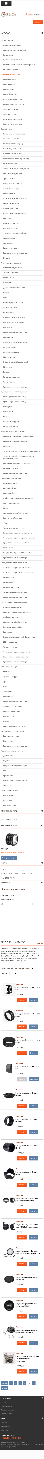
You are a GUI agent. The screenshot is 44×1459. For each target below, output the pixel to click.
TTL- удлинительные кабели (14, 233)
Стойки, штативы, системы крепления (18, 498)
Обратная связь (7, 1414)
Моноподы (7, 367)
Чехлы (5, 298)
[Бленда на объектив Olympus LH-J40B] (9, 1121)
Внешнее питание (10, 248)
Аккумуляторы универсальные (15, 441)
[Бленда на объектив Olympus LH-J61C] (9, 1174)
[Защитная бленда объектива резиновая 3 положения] (9, 1200)
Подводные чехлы (10, 426)
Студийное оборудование (11, 478)
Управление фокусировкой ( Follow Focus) (19, 637)
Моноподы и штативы (11, 711)
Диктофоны (8, 756)
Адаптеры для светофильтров (15, 198)
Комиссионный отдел (9, 790)
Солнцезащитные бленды (13, 104)
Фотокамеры (8, 795)
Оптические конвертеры (13, 99)
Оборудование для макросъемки (14, 563)
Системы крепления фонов (13, 528)
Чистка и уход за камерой (13, 302)
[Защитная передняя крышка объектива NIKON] (9, 1305)
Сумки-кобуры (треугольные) (14, 402)
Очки (5, 687)
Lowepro (16, 870)
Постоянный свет (10, 493)
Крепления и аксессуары (12, 124)
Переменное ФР (9, 79)
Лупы (5, 682)
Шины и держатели (11, 223)
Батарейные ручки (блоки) (13, 268)
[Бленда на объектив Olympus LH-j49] (9, 1147)
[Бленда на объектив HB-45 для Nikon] (9, 1015)
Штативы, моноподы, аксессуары (14, 342)
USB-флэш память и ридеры (14, 317)
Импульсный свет (10, 488)
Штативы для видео (11, 352)
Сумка (15, 873)
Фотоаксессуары (9, 805)
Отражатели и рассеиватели (14, 213)
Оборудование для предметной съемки (19, 538)
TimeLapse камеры (10, 647)
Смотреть (33, 1000)
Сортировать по (7, 969)
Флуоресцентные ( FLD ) (12, 183)
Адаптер (22, 873)
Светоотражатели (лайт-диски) (15, 513)
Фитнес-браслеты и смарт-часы (15, 781)
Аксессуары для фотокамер (12, 263)
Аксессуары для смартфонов (12, 706)
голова (30, 873)
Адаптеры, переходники (12, 119)
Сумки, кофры (8, 548)
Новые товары (6, 1406)
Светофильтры (7, 129)
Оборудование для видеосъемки (14, 602)
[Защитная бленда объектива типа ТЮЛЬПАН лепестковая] (9, 1226)
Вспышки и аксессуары (9, 208)
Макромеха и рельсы (11, 587)
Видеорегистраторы (11, 736)
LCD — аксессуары (10, 642)
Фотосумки (7, 407)
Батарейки (7, 446)
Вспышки (6, 258)
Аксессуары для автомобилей (12, 731)
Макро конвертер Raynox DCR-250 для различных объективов (27, 1358)
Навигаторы (8, 741)
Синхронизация (9, 238)
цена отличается (7, 899)
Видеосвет (7, 632)
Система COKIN (9, 193)
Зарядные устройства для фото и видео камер (21, 451)
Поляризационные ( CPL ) (12, 149)
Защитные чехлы (10, 114)
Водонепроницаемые (11, 69)
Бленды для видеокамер (13, 607)
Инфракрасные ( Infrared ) (13, 174)
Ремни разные (8, 278)
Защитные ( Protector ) (11, 139)
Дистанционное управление (14, 288)
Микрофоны (8, 337)
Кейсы (5, 417)
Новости (4, 1423)
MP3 (5, 771)
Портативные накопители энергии (16, 463)
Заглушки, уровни (10, 307)
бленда (8, 870)
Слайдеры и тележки (11, 617)
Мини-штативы (9, 357)
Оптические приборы (9, 667)
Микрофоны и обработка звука (15, 622)
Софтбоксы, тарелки (11, 503)
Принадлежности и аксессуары (15, 253)
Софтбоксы (7, 218)
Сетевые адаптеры (10, 468)
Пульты (6, 721)
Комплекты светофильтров (14, 134)
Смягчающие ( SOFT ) (11, 164)
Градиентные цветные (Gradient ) (16, 159)
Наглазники (7, 283)
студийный (24, 870)
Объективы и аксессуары (10, 74)
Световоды (7, 243)
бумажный (33, 870)
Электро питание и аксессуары (13, 431)
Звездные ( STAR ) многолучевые (16, 169)
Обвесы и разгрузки (11, 421)
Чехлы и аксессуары (11, 203)
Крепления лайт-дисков (12, 518)
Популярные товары (8, 1410)
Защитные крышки (10, 109)
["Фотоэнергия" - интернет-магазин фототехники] (8, 14)
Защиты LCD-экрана (11, 273)
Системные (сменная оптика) (14, 50)
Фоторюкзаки (8, 412)
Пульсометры (8, 776)
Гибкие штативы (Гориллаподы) (15, 362)
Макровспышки (9, 577)
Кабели (6, 293)
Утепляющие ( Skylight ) (12, 188)
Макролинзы (8, 582)
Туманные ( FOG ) (9, 179)
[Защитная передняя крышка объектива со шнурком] (9, 1332)
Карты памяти (8, 312)
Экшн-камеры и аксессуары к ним (16, 657)
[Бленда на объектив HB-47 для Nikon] (9, 1042)
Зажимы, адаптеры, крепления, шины (17, 533)
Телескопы (7, 691)
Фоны (5, 523)
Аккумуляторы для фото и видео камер (18, 436)
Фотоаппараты (7, 40)
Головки (6, 372)
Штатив (4, 873)
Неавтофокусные (10, 94)
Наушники (7, 761)
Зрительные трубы (10, 677)
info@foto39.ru (11, 1447)
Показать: (4, 973)
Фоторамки (7, 327)
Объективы (7, 800)
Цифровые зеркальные (12, 45)
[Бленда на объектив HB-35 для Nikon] (9, 989)
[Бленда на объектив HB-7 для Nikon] (9, 1068)
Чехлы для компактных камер (14, 397)
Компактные (8, 55)
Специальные (8, 89)
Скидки (3, 1402)
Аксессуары (7, 786)
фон (10, 873)
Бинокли (6, 672)
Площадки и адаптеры (12, 377)
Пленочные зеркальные (12, 60)
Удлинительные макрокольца (15, 592)
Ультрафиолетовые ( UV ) (13, 144)
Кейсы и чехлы (9, 716)
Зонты (5, 508)
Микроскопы (8, 696)
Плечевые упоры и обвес (13, 627)
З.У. (2, 870)
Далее (4, 1388)
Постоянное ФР (9, 84)
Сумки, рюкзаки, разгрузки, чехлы (14, 392)
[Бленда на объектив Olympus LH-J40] (9, 1095)
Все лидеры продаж (9, 858)
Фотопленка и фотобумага (13, 322)
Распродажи (5, 1426)
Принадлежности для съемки (15, 726)
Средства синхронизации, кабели (16, 543)
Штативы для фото (10, 347)
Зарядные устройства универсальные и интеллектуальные (18, 457)
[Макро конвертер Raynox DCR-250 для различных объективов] (9, 1358)
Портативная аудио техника (12, 751)
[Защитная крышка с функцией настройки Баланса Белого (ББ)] (9, 1253)
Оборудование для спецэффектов (16, 553)
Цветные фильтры (10, 228)
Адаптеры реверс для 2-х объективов (18, 572)
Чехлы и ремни (9, 382)
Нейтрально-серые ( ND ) (12, 154)
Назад (4, 1383)
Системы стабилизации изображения (17, 612)
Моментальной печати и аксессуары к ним (19, 65)
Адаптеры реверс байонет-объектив (17, 568)
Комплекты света (10, 483)
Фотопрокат (5, 1430)
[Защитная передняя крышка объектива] (9, 1279)
